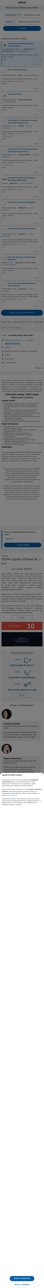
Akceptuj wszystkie (22, 1278)
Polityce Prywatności (11, 795)
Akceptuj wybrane (22, 1284)
